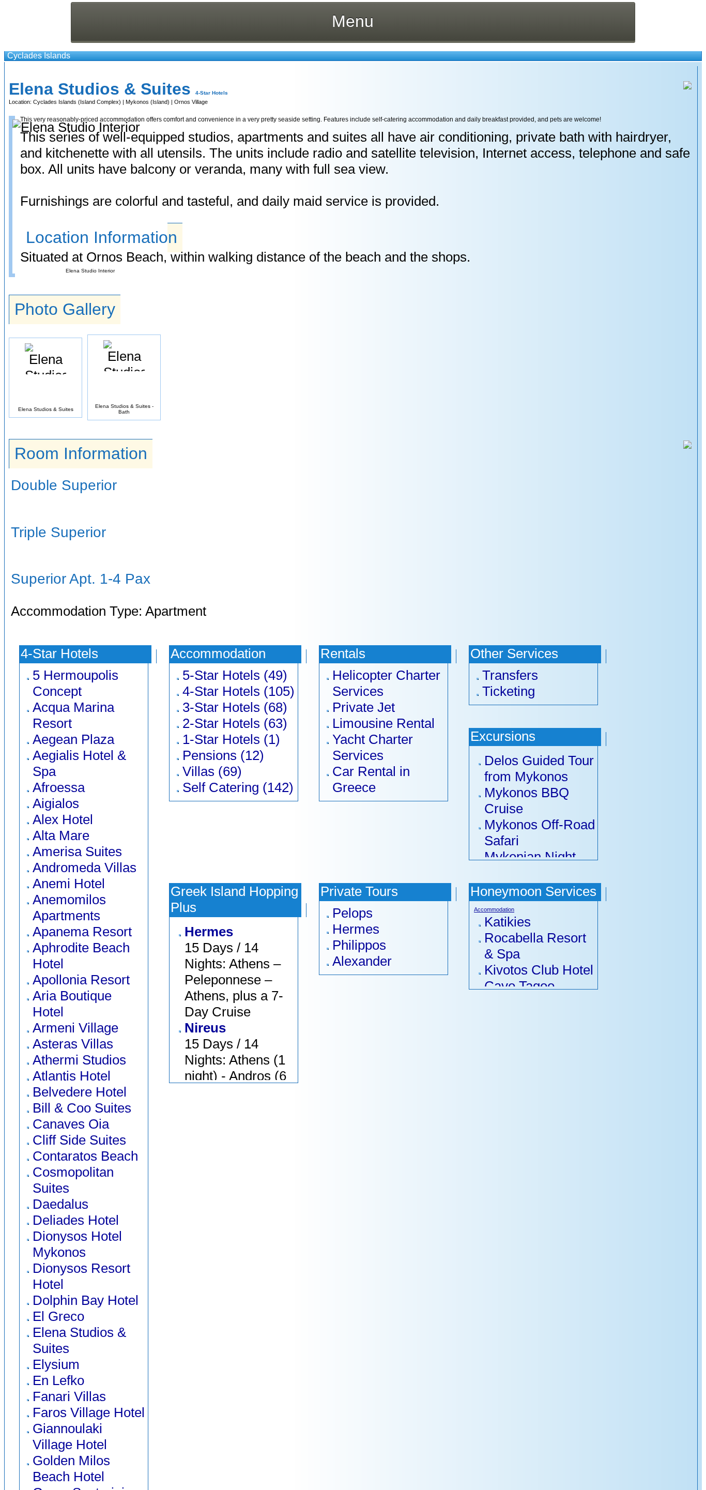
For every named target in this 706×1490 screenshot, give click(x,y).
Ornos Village (191, 102)
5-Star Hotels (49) (234, 675)
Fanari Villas (69, 1396)
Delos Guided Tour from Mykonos (539, 768)
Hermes (209, 931)
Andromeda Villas (84, 867)
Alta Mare (61, 835)
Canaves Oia (71, 1124)
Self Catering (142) (238, 787)
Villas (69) (212, 771)
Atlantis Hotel (72, 1076)
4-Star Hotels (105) (238, 691)
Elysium (56, 1364)
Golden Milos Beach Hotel (71, 1468)
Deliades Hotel (76, 1220)
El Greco (58, 1316)
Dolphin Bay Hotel (86, 1300)
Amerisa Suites (77, 851)
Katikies (507, 922)
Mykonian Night (530, 856)
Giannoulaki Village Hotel (70, 1436)
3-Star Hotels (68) (234, 707)
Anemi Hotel (69, 883)
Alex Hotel (63, 819)
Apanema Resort (82, 931)
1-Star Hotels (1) (231, 739)
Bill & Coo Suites (82, 1108)
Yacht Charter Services (372, 747)
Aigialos (56, 803)
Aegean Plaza (73, 739)
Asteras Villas (73, 1044)
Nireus (205, 1028)
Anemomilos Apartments (69, 907)
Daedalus (60, 1204)
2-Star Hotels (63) (234, 723)
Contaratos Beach (85, 1156)
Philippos (359, 945)
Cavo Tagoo (519, 986)
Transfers (510, 675)
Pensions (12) (223, 755)
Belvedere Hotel (80, 1092)
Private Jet (363, 707)
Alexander (362, 961)
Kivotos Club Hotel (538, 970)
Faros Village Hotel (89, 1412)
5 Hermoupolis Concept (75, 683)
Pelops (352, 913)
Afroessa (59, 787)
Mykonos (137, 102)
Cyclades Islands (38, 55)
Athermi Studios (79, 1060)
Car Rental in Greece (371, 779)
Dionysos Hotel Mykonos (77, 1244)
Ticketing (508, 691)
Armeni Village (75, 1028)
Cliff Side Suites (79, 1140)
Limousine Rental (383, 723)
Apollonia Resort (81, 979)
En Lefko (58, 1380)
